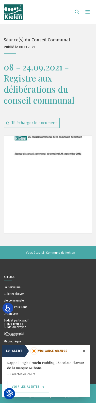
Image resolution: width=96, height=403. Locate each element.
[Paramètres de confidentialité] (9, 393)
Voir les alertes (26, 386)
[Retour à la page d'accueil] (13, 10)
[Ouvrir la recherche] (77, 12)
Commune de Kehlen (60, 252)
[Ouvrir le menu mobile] (87, 12)
